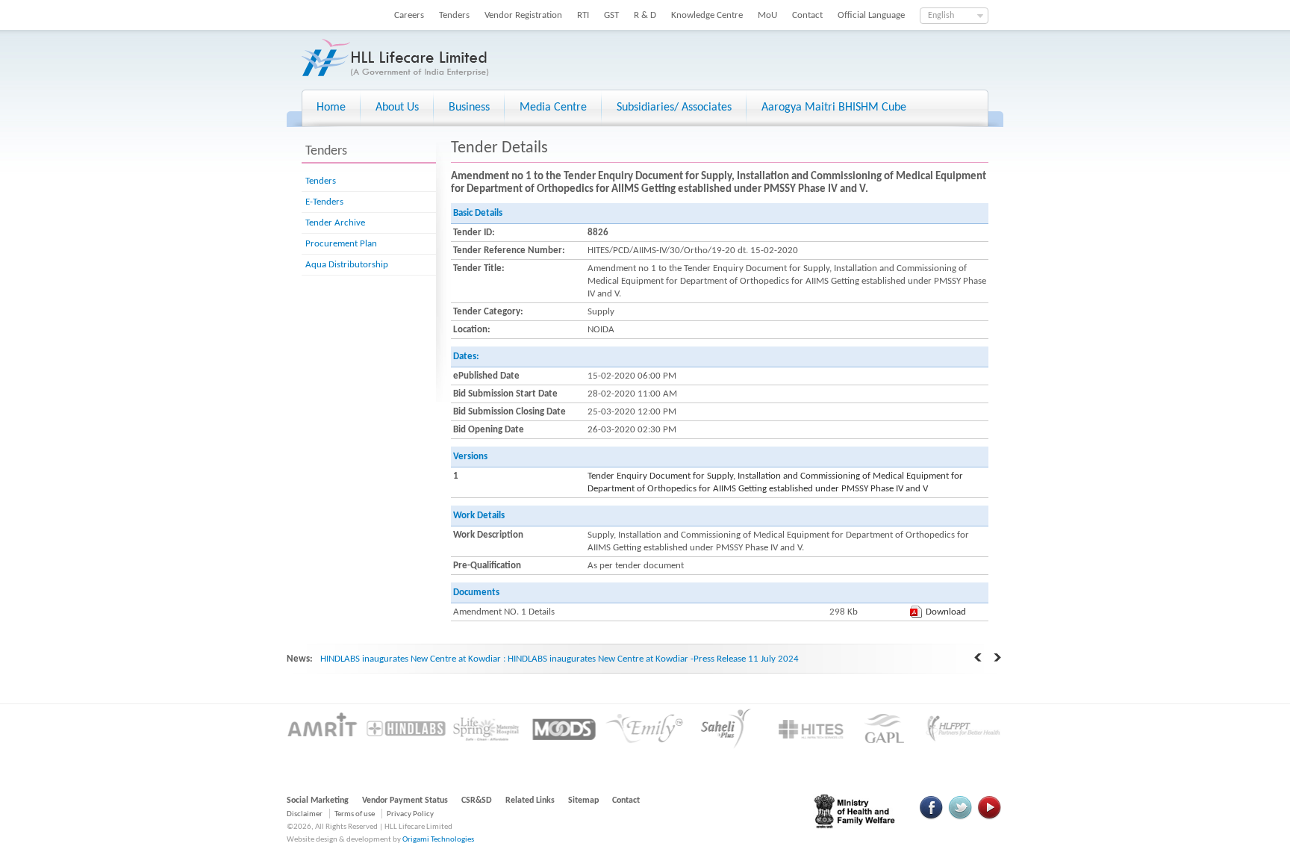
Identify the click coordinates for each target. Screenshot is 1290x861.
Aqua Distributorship (346, 265)
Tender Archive (335, 223)
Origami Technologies (438, 840)
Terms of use (354, 814)
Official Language (871, 15)
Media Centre (553, 108)
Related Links (530, 800)
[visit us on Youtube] (989, 817)
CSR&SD (476, 800)
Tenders (454, 15)
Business (469, 108)
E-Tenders (324, 202)
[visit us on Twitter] (960, 817)
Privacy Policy (410, 814)
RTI (583, 15)
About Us (397, 108)
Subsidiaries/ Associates (674, 108)
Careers (409, 15)
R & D (645, 15)
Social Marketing (318, 800)
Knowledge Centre (707, 15)
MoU (767, 15)
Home (331, 108)
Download (946, 612)
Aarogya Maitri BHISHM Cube (833, 108)
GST (611, 15)
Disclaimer (304, 814)
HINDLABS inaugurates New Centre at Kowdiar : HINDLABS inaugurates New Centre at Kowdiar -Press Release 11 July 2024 (559, 659)
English (941, 15)
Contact (807, 15)
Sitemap (583, 800)
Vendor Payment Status (405, 800)
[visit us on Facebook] (932, 817)
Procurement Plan (341, 244)
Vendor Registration (523, 15)
